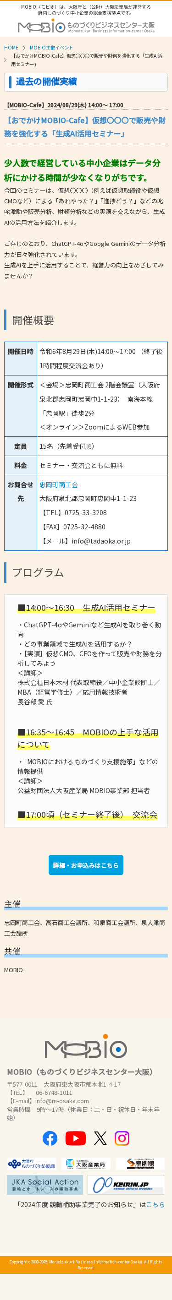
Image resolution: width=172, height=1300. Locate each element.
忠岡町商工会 (58, 484)
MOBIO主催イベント (51, 47)
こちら (155, 1204)
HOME (11, 47)
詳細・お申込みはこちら (86, 865)
